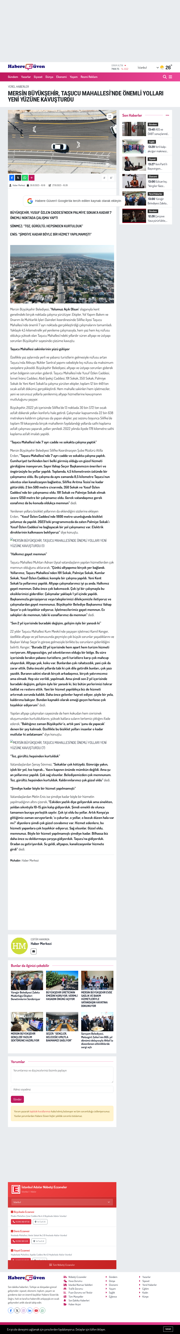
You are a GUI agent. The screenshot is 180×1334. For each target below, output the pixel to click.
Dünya (49, 77)
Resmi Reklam (89, 77)
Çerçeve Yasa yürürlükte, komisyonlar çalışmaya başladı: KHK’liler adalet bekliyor (157, 218)
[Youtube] (36, 1310)
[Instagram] (23, 1310)
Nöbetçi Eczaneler (77, 1277)
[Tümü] (167, 115)
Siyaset (38, 77)
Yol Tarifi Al (41, 1221)
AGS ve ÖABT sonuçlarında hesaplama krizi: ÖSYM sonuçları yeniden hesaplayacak (158, 132)
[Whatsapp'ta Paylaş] (25, 178)
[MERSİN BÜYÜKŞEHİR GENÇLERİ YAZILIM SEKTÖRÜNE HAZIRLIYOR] (27, 1021)
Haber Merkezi (19, 185)
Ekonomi (61, 77)
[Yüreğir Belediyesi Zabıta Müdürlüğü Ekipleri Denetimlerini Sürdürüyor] (27, 980)
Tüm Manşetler (76, 1296)
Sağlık (152, 141)
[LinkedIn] (30, 1310)
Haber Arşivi (75, 1304)
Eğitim (145, 1288)
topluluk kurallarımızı (40, 1111)
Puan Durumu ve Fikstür (80, 1292)
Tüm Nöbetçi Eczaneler (64, 1264)
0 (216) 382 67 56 (22, 1221)
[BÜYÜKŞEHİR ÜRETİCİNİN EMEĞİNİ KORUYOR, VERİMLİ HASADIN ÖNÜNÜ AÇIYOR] (62, 980)
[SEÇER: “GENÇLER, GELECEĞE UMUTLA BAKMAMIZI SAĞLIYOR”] (62, 1021)
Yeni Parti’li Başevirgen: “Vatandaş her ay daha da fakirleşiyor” (157, 166)
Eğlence (113, 1296)
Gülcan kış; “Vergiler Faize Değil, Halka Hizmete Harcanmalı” (157, 184)
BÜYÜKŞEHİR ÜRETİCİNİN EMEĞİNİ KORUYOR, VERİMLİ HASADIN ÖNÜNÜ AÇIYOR (62, 996)
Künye (145, 1296)
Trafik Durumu (76, 1288)
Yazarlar (26, 77)
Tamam (168, 1329)
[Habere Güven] (26, 67)
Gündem (13, 77)
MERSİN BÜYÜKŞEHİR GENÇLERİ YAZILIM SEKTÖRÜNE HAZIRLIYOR (25, 1037)
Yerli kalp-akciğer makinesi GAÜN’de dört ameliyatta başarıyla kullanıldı (158, 149)
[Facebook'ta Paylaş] (11, 178)
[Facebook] (11, 1310)
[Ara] (165, 77)
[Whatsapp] (42, 1310)
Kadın (145, 1292)
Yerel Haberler (18, 86)
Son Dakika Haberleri (79, 1300)
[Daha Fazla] (31, 178)
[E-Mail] (34, 951)
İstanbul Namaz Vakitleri (81, 1284)
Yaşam (74, 77)
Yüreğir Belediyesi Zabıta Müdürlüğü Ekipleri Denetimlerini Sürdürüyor (25, 996)
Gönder (17, 1099)
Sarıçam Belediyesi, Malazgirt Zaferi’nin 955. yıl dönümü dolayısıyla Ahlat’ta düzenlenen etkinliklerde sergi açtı (97, 1040)
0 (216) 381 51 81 (22, 1241)
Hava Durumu (75, 1281)
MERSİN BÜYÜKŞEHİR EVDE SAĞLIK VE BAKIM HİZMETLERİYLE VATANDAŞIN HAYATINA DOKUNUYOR (96, 999)
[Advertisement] (90, 31)
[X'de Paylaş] (18, 178)
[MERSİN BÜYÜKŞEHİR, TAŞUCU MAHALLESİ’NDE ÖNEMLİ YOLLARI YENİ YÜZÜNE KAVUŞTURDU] (62, 141)
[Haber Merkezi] (19, 945)
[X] (17, 1310)
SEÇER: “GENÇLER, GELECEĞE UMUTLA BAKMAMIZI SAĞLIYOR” (59, 1037)
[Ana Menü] (169, 77)
